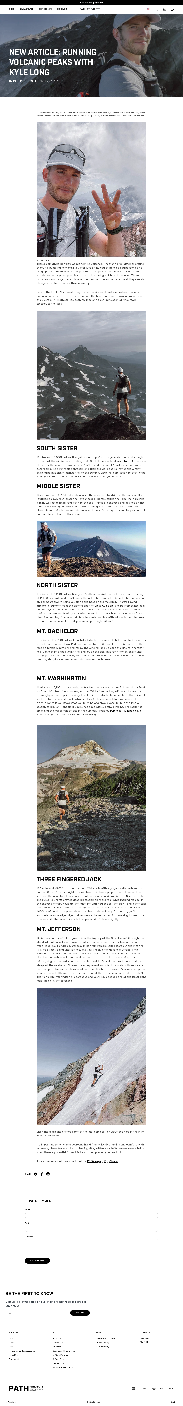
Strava (113, 1161)
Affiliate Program (60, 1355)
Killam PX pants (131, 461)
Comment (29, 1237)
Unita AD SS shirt (105, 605)
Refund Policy (59, 1359)
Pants (11, 1346)
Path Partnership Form (63, 1367)
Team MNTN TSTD (61, 1363)
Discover (62, 9)
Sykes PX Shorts (52, 899)
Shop (11, 9)
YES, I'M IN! (80, 1313)
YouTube (144, 1341)
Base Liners (14, 1355)
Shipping (57, 1346)
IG (105, 1161)
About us (57, 1338)
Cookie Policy (102, 1346)
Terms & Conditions (105, 1338)
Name (27, 1210)
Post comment (37, 1260)
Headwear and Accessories (22, 1351)
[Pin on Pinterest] (48, 1174)
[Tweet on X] (35, 1174)
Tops (11, 1342)
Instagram (144, 1338)
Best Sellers (45, 9)
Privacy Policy (102, 1342)
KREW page (94, 1161)
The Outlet (14, 1359)
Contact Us (58, 1342)
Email (28, 1223)
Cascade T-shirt (136, 895)
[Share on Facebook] (42, 1174)
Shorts (12, 1338)
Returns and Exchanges (64, 1351)
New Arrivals (26, 9)
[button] (172, 9)
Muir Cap (121, 506)
